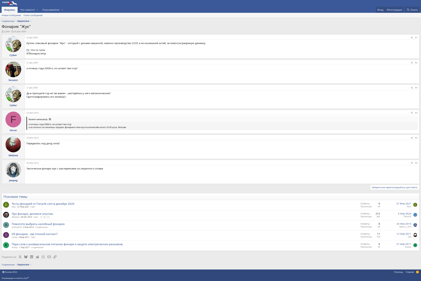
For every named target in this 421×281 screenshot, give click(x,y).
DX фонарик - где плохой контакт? (35, 234)
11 (48, 217)
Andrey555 (17, 227)
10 (44, 217)
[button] (37, 10)
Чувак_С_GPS (405, 226)
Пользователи (51, 9)
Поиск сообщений (33, 15)
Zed (409, 236)
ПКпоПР (407, 216)
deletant (15, 217)
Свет (33, 206)
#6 (416, 163)
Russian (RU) (10, 271)
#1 (416, 37)
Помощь (398, 271)
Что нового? (27, 9)
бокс (14, 206)
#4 (416, 112)
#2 (416, 62)
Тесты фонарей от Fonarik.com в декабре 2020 (43, 204)
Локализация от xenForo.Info (15, 278)
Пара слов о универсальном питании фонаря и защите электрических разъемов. (67, 244)
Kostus (15, 247)
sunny (14, 237)
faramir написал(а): (38, 119)
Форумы (9, 9)
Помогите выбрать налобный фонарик (38, 224)
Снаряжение (41, 227)
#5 (416, 137)
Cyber (7, 31)
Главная (410, 271)
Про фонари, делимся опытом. (33, 214)
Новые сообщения (11, 15)
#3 (416, 87)
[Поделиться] (412, 38)
